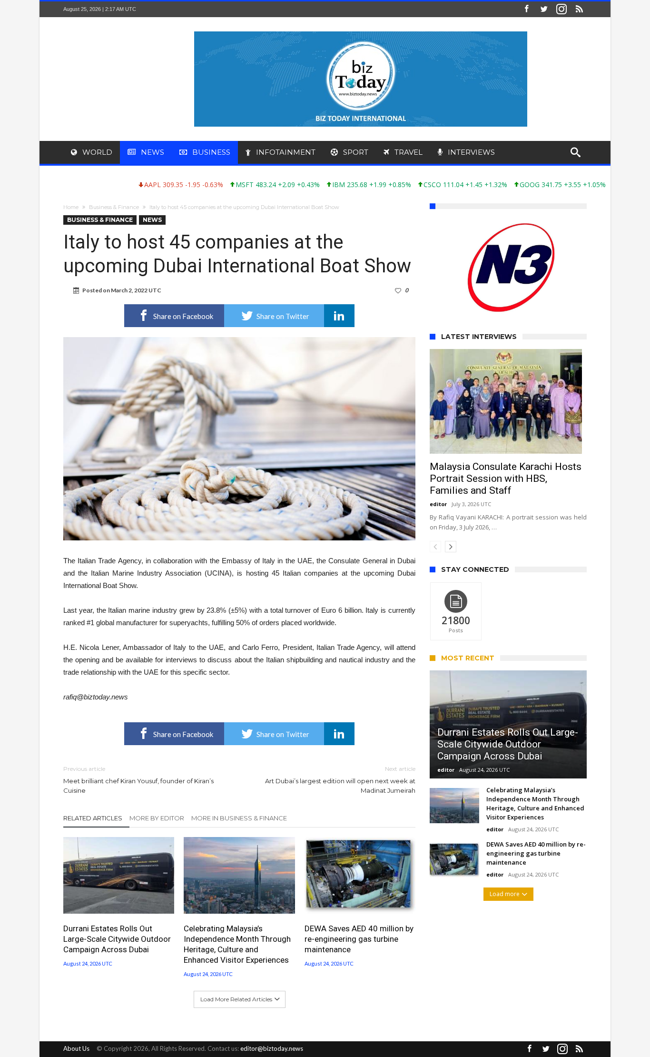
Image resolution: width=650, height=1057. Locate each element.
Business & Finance (114, 207)
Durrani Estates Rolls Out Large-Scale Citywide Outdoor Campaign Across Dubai (117, 939)
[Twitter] (544, 9)
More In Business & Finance (239, 818)
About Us (76, 1048)
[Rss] (579, 9)
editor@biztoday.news (271, 1048)
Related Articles (92, 818)
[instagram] (561, 9)
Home (71, 207)
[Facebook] (526, 9)
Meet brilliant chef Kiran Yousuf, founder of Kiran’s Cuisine (138, 779)
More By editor (156, 818)
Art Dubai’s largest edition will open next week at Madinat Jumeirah (340, 779)
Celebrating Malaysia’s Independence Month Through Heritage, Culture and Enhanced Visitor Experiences (237, 944)
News (152, 219)
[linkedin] (339, 315)
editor (438, 516)
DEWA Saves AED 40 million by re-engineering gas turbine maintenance (359, 939)
